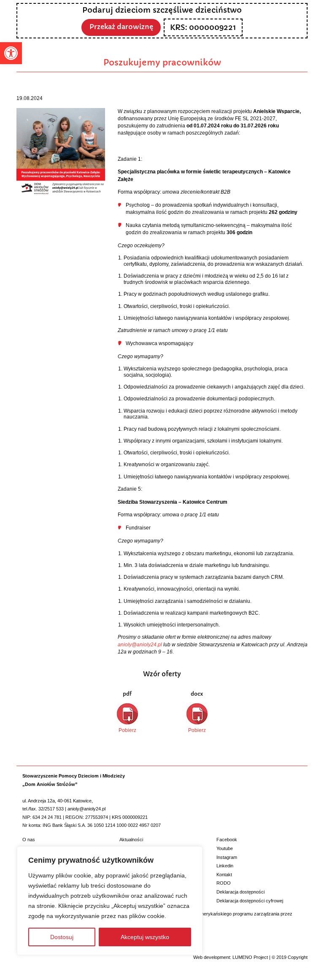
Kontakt (224, 874)
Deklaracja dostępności (240, 891)
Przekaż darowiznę (121, 26)
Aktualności (131, 839)
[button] (11, 53)
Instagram (226, 857)
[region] (109, 900)
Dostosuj (61, 937)
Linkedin (224, 865)
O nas (28, 839)
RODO (223, 883)
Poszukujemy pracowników (162, 62)
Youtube (224, 848)
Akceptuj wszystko (145, 937)
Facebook (226, 839)
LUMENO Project (250, 957)
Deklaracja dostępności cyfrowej (249, 900)
